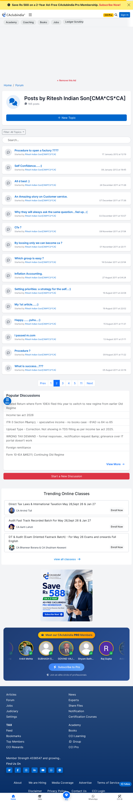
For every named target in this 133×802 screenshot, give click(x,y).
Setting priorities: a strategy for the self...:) (43, 289)
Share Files (76, 705)
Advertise (85, 782)
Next (90, 383)
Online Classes (67, 493)
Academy (11, 22)
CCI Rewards (14, 747)
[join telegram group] (60, 770)
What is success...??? (29, 366)
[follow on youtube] (43, 770)
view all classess (65, 559)
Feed (9, 730)
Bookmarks (13, 736)
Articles (11, 694)
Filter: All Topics (13, 131)
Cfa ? (18, 227)
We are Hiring (37, 782)
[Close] (129, 5)
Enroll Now (117, 510)
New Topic (69, 117)
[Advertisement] (66, 53)
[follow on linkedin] (35, 770)
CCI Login (98, 791)
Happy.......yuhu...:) (27, 320)
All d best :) (22, 181)
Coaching (28, 22)
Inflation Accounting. (29, 273)
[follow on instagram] (26, 770)
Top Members (15, 741)
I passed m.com (25, 335)
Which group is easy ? (29, 258)
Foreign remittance (18, 447)
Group (76, 741)
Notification (76, 711)
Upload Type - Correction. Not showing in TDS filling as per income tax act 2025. (60, 429)
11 (81, 383)
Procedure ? (22, 350)
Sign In (124, 14)
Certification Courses (83, 716)
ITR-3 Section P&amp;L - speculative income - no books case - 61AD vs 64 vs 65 (59, 422)
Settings (11, 716)
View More (113, 464)
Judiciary (12, 711)
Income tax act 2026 (20, 415)
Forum (10, 700)
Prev (43, 383)
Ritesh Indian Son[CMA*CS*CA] (40, 154)
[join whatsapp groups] (51, 770)
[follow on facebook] (18, 770)
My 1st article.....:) (26, 304)
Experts (74, 700)
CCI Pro (74, 747)
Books (43, 22)
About (18, 782)
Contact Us (79, 791)
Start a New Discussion (66, 476)
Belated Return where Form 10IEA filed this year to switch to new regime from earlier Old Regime (64, 406)
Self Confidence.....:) (28, 165)
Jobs (56, 22)
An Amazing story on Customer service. (41, 196)
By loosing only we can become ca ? (38, 243)
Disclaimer (35, 791)
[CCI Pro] (66, 595)
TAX (9, 725)
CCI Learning (77, 736)
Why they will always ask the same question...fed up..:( (51, 212)
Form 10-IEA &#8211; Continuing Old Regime (35, 454)
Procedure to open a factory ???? (37, 150)
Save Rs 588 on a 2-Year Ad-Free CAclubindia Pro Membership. (66, 5)
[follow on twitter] (9, 770)
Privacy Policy (56, 791)
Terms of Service (108, 782)
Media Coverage (62, 782)
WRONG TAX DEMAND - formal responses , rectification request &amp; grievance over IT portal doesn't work (64, 438)
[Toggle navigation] (30, 15)
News (72, 694)
